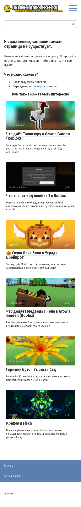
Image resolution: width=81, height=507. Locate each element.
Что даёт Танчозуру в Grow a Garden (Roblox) (38, 136)
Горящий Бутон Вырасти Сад (31, 369)
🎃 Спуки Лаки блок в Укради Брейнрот (32, 255)
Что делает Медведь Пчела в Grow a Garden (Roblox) (38, 313)
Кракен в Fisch (19, 423)
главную (37, 86)
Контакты (12, 476)
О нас (8, 465)
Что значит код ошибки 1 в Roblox (36, 195)
